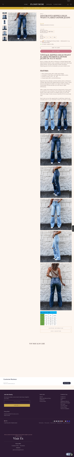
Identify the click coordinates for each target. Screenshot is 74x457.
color (42, 29)
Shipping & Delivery (65, 401)
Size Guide (63, 404)
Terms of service (53, 422)
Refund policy (41, 422)
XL (51, 37)
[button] (67, 383)
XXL (55, 37)
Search (41, 396)
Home (26, 4)
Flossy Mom (37, 4)
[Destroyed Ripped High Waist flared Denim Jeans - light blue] (11, 370)
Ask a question (56, 331)
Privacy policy (47, 422)
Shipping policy (59, 422)
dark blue (43, 31)
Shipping (42, 25)
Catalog (49, 4)
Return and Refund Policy (45, 398)
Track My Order (64, 405)
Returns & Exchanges (65, 402)
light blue (50, 31)
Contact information (66, 422)
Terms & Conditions (65, 408)
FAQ (61, 399)
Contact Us (42, 399)
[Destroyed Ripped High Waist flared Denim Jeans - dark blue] (9, 370)
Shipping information (56, 328)
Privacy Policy (43, 401)
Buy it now (56, 51)
